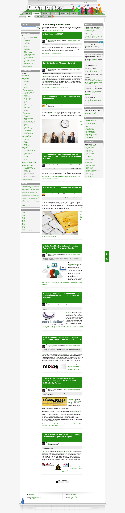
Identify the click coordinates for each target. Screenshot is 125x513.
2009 (23, 226)
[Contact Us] (107, 259)
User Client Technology (29, 161)
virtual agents (47, 0)
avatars (25, 187)
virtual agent (78, 411)
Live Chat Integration (90, 131)
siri (33, 198)
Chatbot (39, 0)
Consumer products (28, 153)
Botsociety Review (89, 153)
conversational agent (25, 189)
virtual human (76, 0)
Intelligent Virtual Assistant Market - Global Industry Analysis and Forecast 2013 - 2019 (93, 82)
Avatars (26, 148)
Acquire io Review (89, 176)
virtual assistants (53, 0)
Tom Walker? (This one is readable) (93, 38)
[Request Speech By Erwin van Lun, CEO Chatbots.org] (107, 254)
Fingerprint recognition (29, 168)
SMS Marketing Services (91, 134)
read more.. (90, 20)
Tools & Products (71, 164)
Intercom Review (89, 155)
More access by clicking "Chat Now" (93, 36)
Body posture (27, 115)
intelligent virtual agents (73, 264)
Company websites (28, 42)
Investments (27, 49)
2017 (23, 214)
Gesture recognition (28, 129)
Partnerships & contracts (29, 57)
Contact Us (70, 507)
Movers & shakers (28, 55)
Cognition (26, 139)
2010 (23, 224)
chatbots (34, 187)
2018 (23, 212)
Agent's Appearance (27, 89)
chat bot (58, 0)
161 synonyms (74, 498)
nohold (27, 198)
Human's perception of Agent (29, 162)
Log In (85, 2)
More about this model (27, 66)
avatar (23, 187)
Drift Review (88, 156)
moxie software (28, 195)
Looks (25, 84)
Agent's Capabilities (27, 99)
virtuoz (23, 205)
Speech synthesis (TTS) (29, 121)
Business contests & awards (74, 389)
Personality (26, 86)
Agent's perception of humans (29, 122)
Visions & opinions (75, 40)
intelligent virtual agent (34, 192)
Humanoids (27, 93)
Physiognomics (27, 132)
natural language (33, 195)
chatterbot (84, 0)
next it (23, 198)
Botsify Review (88, 173)
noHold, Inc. (44, 172)
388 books (32, 494)
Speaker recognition (29, 174)
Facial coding (27, 127)
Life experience (27, 83)
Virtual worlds (27, 98)
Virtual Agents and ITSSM (53, 34)
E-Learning (26, 156)
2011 (23, 223)
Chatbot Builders (89, 137)
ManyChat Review (89, 147)
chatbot (30, 187)
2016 (23, 215)
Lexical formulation (28, 118)
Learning (26, 144)
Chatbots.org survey (40, 20)
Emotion (26, 142)
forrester (27, 192)
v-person (35, 200)
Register (92, 2)
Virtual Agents (45, 76)
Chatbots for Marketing (90, 135)
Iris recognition (27, 171)
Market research (28, 52)
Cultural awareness (28, 80)
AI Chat (87, 125)
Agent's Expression (26, 112)
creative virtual (32, 189)
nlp (25, 198)
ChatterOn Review (89, 151)
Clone (25, 101)
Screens (26, 95)
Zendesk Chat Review (90, 158)
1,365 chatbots (73, 494)
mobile (24, 195)
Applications (25, 147)
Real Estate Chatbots (90, 122)
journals (36, 496)
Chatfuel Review (89, 148)
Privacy (64, 507)
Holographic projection (29, 92)
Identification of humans (27, 165)
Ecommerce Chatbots (90, 123)
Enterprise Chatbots (90, 132)
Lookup (26, 104)
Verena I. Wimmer (95, 79)
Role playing (27, 107)
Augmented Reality (28, 90)
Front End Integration (29, 158)
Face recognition (28, 167)
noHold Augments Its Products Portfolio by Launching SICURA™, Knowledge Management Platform (62, 156)
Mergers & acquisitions (29, 54)
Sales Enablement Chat (90, 120)
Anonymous (94, 59)
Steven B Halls (94, 70)
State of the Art (25, 75)
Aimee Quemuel (52, 254)
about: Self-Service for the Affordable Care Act (55, 87)
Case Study (27, 40)
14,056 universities (36, 498)
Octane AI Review (89, 171)
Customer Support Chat (90, 129)
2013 (23, 220)
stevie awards (28, 200)
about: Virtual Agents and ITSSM (52, 53)
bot (27, 187)
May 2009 (29, 231)
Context (26, 124)
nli (24, 198)
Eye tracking (27, 125)
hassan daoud (94, 99)
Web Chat (87, 126)
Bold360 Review (89, 168)
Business (69, 40)
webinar (32, 205)
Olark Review (88, 162)
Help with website (89, 34)
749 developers (74, 496)
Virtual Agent (62, 49)
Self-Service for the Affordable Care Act (59, 63)
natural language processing (34, 197)
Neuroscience (27, 130)
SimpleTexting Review (90, 174)
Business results (28, 39)
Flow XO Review (89, 167)
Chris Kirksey (95, 91)
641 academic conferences (35, 497)
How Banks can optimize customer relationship (62, 187)
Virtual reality (27, 96)
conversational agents (68, 0)
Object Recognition (28, 106)
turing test (32, 200)
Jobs (25, 51)
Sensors (26, 87)
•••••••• (30, 29)
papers (40, 496)
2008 (23, 227)
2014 (23, 218)
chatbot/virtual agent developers (55, 30)
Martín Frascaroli (52, 105)
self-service (31, 198)
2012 (23, 221)
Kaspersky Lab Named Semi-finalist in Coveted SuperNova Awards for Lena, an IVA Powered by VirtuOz (62, 296)
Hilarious (26, 46)
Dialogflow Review (89, 161)
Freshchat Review (89, 164)
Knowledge (27, 81)
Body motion (27, 113)
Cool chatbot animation (90, 60)
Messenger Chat (89, 128)
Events (25, 45)
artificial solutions (36, 186)
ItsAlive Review (89, 150)
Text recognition (28, 135)
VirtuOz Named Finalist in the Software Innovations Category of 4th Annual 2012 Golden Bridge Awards (59, 381)
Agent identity (25, 78)
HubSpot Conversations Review (92, 170)
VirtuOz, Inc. (71, 272)
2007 (23, 229)
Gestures (26, 116)
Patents (26, 58)
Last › (66, 482)
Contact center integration (30, 155)
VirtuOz (57, 411)
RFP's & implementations (30, 60)
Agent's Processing (26, 136)
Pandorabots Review (90, 165)
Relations (26, 145)
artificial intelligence (28, 186)
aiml (22, 186)
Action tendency (28, 138)
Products (26, 159)
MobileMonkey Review (90, 145)
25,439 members (74, 497)
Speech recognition (28, 133)
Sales (25, 109)
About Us (60, 507)
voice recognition (28, 205)
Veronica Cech (52, 40)
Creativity (26, 141)
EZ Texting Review (89, 159)
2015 (23, 217)
